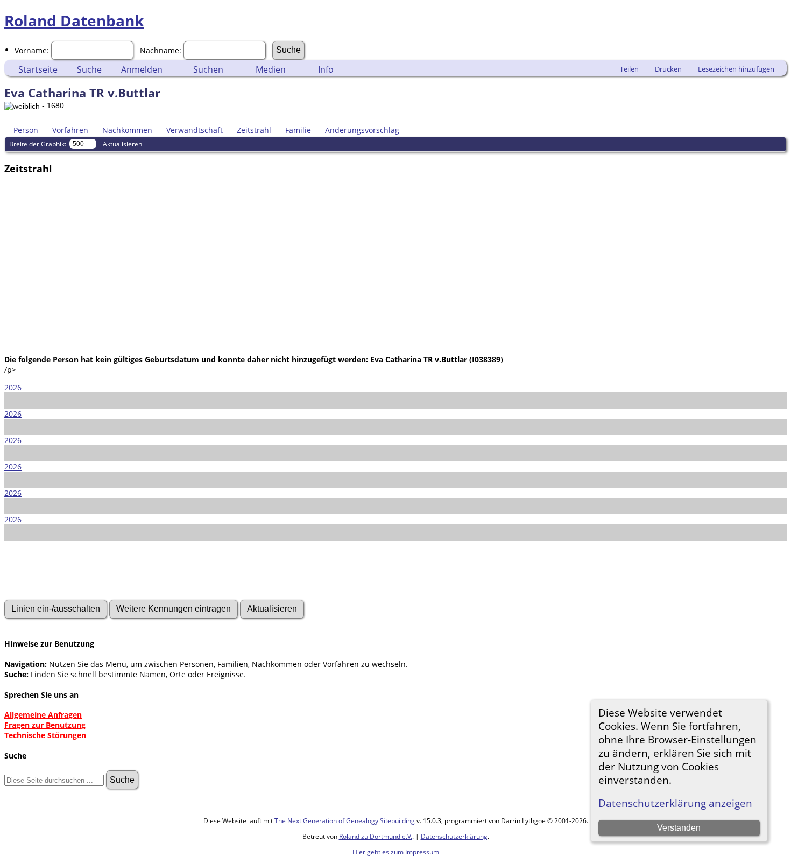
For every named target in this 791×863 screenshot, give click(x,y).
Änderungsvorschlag (362, 130)
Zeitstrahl (254, 130)
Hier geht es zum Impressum (395, 852)
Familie (298, 130)
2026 (13, 387)
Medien (271, 69)
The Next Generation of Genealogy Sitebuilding (344, 820)
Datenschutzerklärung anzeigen (675, 803)
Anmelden (142, 69)
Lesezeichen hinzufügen (736, 69)
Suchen (208, 69)
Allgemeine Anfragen (43, 715)
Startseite (38, 69)
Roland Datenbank (74, 20)
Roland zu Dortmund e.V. (375, 836)
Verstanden (679, 827)
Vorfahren (70, 130)
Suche (89, 69)
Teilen (629, 69)
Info (326, 69)
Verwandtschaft (194, 130)
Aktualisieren (122, 144)
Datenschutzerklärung (454, 836)
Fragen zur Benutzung (45, 725)
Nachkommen (127, 130)
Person (25, 130)
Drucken (668, 69)
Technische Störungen (45, 735)
